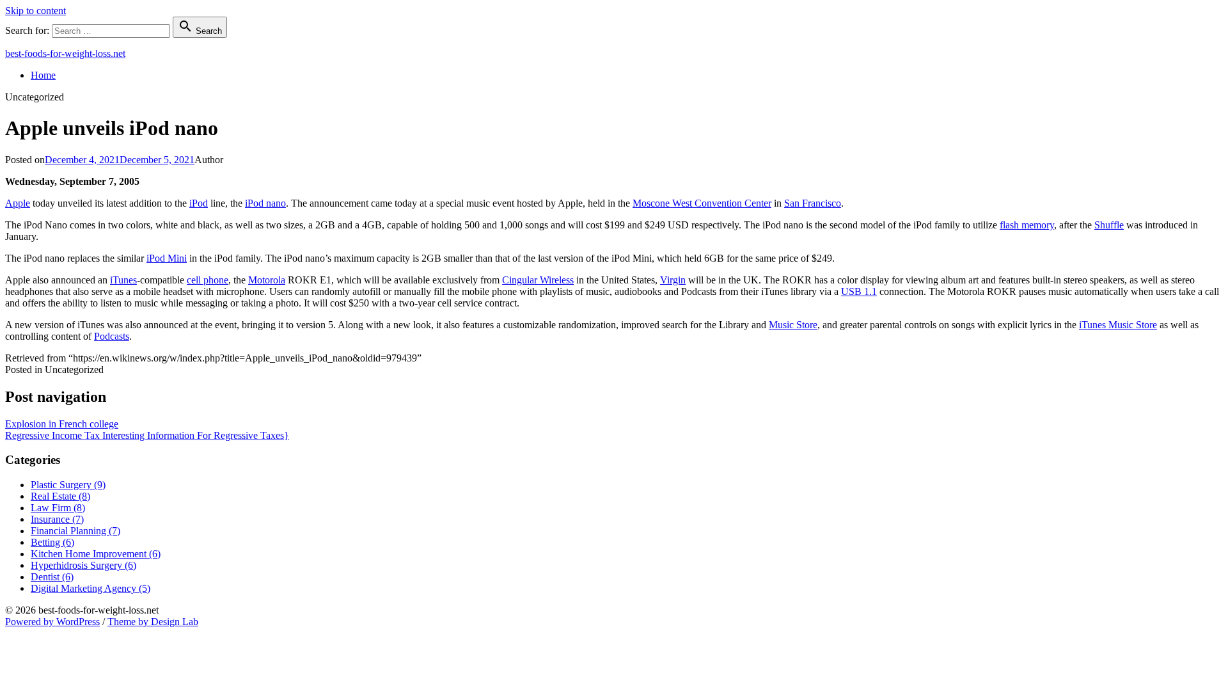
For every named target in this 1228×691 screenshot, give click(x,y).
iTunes (123, 279)
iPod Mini (166, 258)
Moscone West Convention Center (702, 203)
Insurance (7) (57, 519)
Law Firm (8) (58, 507)
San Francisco (812, 203)
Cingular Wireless (538, 279)
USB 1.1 (859, 291)
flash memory (1027, 224)
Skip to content (35, 10)
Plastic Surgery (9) (68, 484)
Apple (17, 203)
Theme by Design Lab (152, 621)
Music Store (793, 324)
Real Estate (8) (60, 496)
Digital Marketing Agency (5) (90, 588)
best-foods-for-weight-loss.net (65, 53)
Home (43, 75)
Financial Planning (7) (75, 530)
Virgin (673, 279)
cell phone (207, 279)
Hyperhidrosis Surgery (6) (83, 565)
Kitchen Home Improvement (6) (96, 553)
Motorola (266, 279)
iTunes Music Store (1118, 324)
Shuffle (1109, 224)
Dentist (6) (52, 576)
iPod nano (265, 203)
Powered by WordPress (52, 621)
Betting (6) (52, 542)
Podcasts (111, 336)
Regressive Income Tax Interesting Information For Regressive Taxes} (147, 435)
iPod (198, 203)
